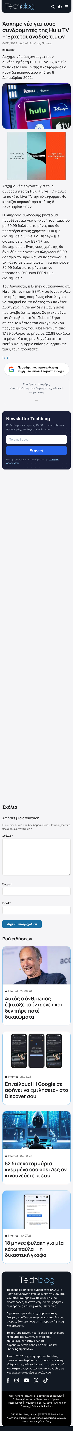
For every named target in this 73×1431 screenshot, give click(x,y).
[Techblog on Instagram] (16, 1379)
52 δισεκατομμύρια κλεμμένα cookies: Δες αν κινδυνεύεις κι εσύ (36, 1169)
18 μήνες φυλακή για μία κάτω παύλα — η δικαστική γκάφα (34, 1248)
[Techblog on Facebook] (8, 1379)
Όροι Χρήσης (16, 1395)
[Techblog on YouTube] (26, 1380)
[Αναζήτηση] (53, 6)
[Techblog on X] (36, 1379)
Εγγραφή (36, 450)
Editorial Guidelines (42, 1406)
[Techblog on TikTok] (45, 1379)
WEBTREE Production (51, 1414)
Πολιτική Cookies (22, 1399)
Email (6, 903)
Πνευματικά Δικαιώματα (38, 1402)
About (34, 1414)
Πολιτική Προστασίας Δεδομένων (43, 1395)
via (6, 357)
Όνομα (7, 884)
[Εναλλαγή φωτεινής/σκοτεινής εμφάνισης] (60, 6)
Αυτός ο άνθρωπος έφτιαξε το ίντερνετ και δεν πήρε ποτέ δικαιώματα (34, 1007)
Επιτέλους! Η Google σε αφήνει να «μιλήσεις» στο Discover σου (36, 1089)
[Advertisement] (36, 638)
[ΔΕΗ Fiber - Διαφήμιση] (36, 156)
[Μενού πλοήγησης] (66, 6)
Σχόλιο (7, 835)
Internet (10, 49)
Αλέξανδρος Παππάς (38, 43)
